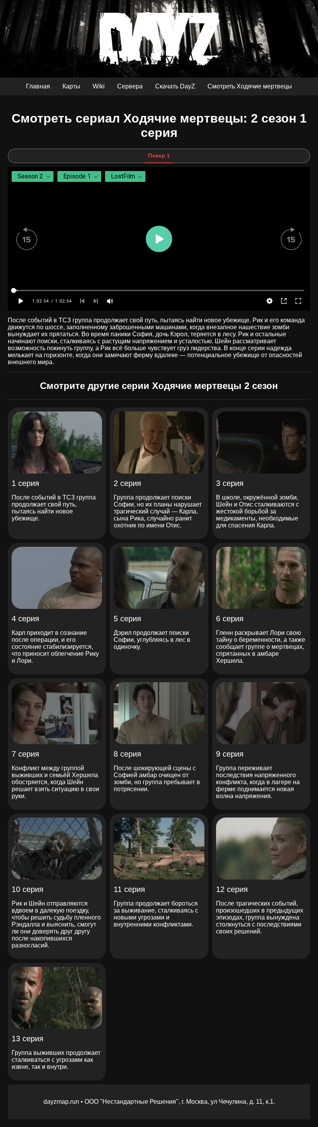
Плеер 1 (159, 155)
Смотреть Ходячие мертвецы (249, 86)
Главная (38, 86)
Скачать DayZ (175, 86)
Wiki (99, 86)
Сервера (130, 86)
